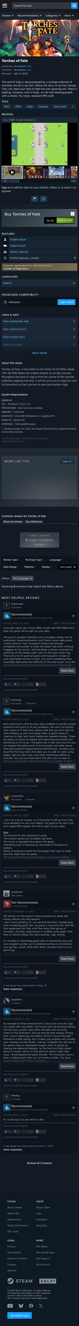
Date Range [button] (9, 566)
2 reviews (15, 1003)
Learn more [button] (66, 302)
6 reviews (30, 799)
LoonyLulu (17, 795)
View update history (14, 329)
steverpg (16, 699)
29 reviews (31, 703)
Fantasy (43, 106)
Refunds (12, 1270)
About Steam (14, 1207)
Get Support (43, 1258)
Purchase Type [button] (33, 559)
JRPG (18, 106)
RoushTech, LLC (22, 66)
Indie (30, 106)
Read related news (14, 336)
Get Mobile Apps (19, 1315)
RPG (6, 106)
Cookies (11, 1264)
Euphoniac (17, 603)
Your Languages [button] (21, 578)
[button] (8, 15)
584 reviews (17, 895)
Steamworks (14, 1219)
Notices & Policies (17, 1258)
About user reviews (12, 521)
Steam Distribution (17, 1225)
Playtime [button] (29, 566)
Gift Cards (12, 1231)
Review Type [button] (10, 559)
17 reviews (16, 1099)
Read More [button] (67, 670)
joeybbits (16, 999)
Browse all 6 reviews (39, 1163)
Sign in (6, 187)
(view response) (12, 988)
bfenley (15, 1095)
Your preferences (34, 521)
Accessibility (14, 1252)
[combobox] (41, 6)
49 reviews (16, 607)
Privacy (11, 1246)
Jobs (38, 1213)
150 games (16, 703)
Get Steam (42, 1246)
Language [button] (55, 559)
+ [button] (72, 106)
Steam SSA (13, 1213)
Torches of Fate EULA (16, 268)
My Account (43, 1264)
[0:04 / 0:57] (40, 144)
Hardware (41, 1219)
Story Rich (60, 106)
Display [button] (46, 566)
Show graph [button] (66, 567)
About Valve (43, 1207)
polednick (16, 891)
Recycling (41, 1225)
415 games (16, 799)
